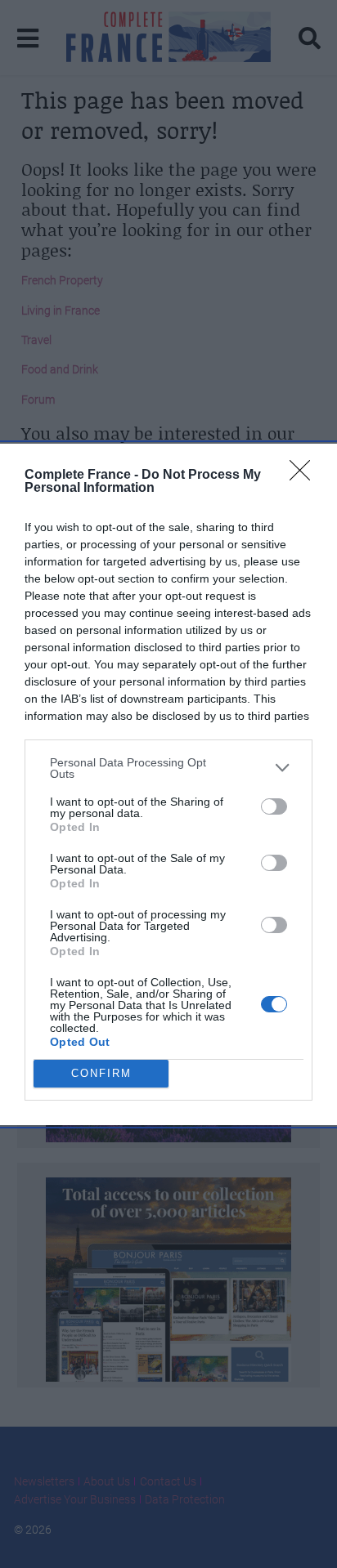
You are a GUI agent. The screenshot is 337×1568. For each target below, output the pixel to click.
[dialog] (168, 784)
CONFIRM (101, 1073)
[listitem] (168, 768)
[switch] (274, 806)
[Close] (305, 475)
